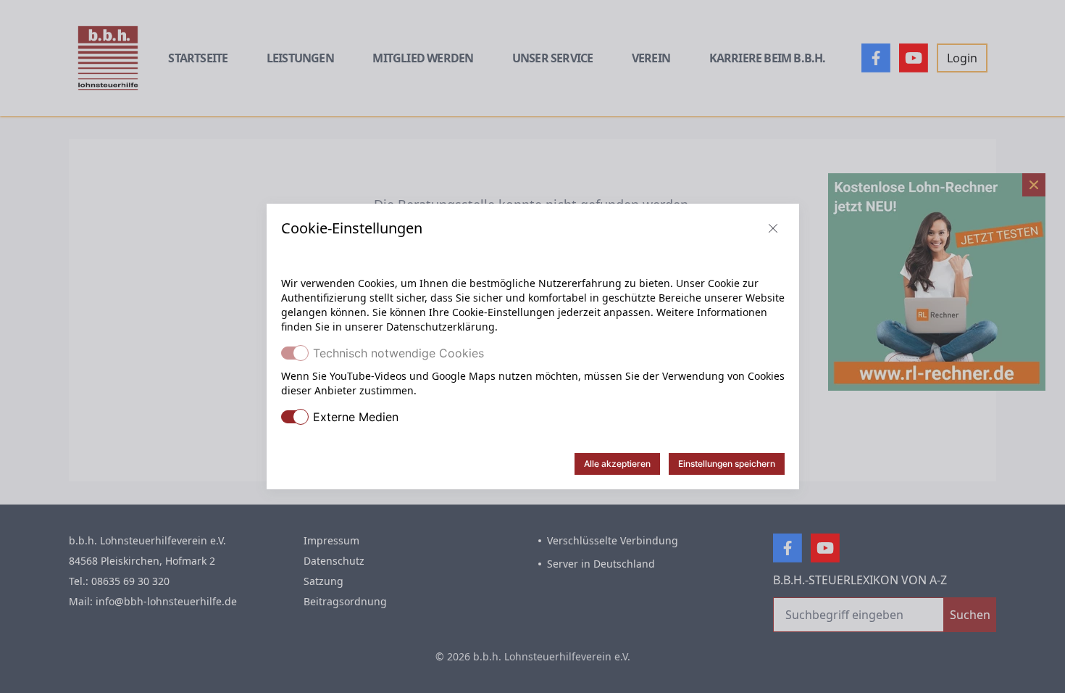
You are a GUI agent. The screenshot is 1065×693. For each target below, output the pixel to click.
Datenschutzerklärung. (442, 326)
